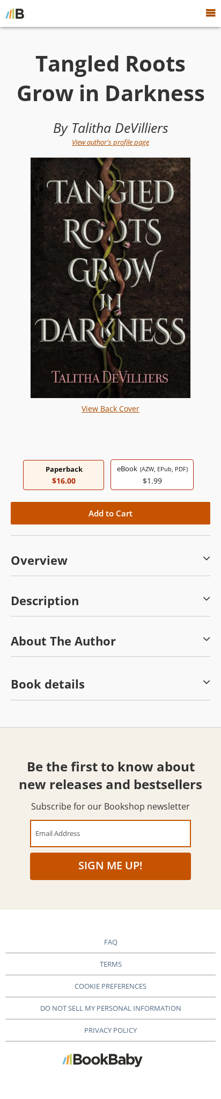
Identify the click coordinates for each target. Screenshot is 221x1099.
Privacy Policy (110, 1030)
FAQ (110, 942)
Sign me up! (110, 865)
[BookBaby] (14, 13)
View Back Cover (110, 408)
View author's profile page (110, 142)
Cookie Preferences (110, 986)
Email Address (57, 833)
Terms (111, 964)
